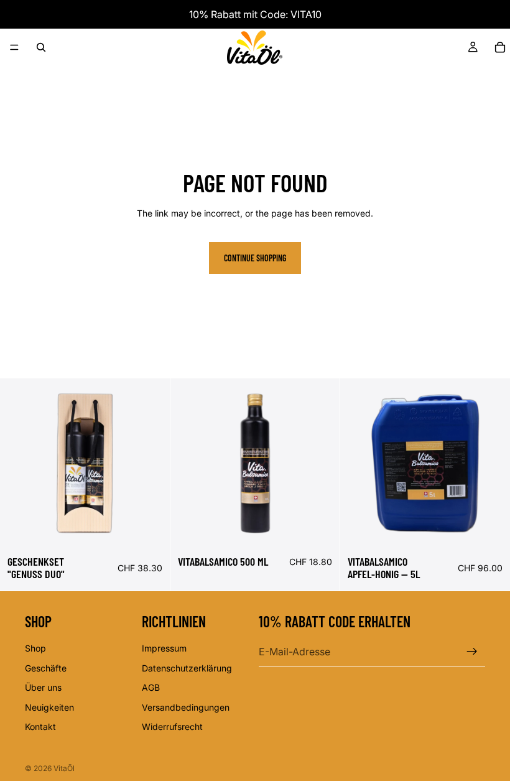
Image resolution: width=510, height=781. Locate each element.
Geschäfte (46, 667)
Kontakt (40, 726)
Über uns (43, 687)
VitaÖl (64, 768)
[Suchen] (41, 47)
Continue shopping (255, 258)
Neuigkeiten (49, 706)
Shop (35, 648)
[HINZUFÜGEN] (150, 529)
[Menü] (14, 47)
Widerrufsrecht (172, 726)
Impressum (164, 648)
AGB (151, 687)
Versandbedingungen (186, 706)
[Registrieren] (472, 651)
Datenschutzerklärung (187, 667)
